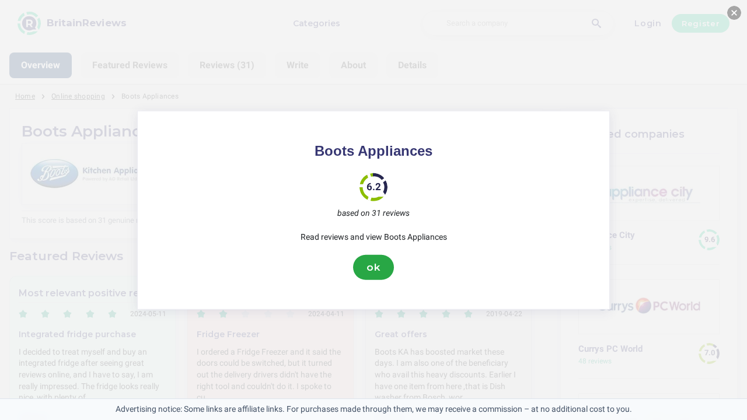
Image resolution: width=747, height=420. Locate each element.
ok (373, 267)
